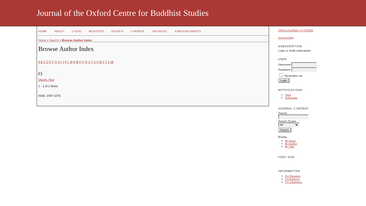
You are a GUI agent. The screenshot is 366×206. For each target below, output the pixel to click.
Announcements (188, 31)
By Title (289, 146)
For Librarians (293, 182)
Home (42, 31)
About (59, 31)
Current (138, 31)
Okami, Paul (46, 79)
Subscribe (291, 97)
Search (117, 31)
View (288, 94)
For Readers (292, 176)
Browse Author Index (77, 40)
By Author (291, 143)
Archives (159, 31)
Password (284, 69)
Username (284, 64)
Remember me (293, 75)
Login (76, 31)
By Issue (290, 140)
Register (96, 31)
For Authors (292, 179)
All (111, 62)
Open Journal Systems (295, 30)
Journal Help (286, 37)
